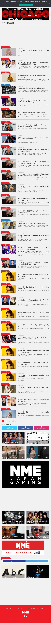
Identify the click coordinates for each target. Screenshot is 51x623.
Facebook (14, 561)
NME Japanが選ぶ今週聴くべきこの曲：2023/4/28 (31, 223)
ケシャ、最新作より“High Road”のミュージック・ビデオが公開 (33, 313)
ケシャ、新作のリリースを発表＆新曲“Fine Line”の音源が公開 (33, 236)
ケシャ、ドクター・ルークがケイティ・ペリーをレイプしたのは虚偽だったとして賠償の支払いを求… (33, 300)
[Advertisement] (25, 35)
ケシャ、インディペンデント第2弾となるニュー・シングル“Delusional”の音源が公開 (33, 101)
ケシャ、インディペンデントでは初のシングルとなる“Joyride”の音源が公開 (32, 125)
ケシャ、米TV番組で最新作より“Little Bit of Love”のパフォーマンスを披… (33, 287)
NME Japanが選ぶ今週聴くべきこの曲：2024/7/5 (31, 112)
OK (20, 5)
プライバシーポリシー (31, 608)
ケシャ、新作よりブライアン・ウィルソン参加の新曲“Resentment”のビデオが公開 (32, 338)
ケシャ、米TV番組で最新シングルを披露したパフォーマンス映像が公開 (33, 363)
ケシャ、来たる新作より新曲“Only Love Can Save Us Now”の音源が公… (33, 211)
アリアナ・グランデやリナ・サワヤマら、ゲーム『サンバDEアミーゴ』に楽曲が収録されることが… (33, 248)
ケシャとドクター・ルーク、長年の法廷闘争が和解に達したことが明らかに (33, 187)
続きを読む (23, 68)
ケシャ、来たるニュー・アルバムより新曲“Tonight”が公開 (33, 325)
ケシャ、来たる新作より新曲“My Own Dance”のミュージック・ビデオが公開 (33, 351)
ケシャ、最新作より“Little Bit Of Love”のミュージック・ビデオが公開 (33, 275)
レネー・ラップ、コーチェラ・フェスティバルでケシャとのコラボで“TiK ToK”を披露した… (33, 138)
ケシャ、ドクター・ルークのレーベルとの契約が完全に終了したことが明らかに (33, 150)
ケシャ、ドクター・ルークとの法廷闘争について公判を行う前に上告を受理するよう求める (33, 263)
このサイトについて (9, 608)
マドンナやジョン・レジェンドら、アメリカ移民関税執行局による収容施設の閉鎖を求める (33, 63)
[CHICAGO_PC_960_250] (25, 14)
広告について (20, 608)
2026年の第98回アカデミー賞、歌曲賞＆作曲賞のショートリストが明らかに (33, 76)
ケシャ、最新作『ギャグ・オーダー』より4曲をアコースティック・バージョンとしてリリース (33, 162)
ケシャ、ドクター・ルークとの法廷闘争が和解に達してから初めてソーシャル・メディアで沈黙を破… (33, 174)
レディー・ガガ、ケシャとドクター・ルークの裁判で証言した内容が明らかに (33, 400)
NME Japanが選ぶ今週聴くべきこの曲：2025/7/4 (31, 88)
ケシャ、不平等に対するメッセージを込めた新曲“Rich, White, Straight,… (33, 388)
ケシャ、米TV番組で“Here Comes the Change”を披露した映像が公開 (33, 412)
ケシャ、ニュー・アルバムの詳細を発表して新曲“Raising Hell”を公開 (33, 375)
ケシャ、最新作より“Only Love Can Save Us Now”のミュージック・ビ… (33, 199)
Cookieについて (42, 608)
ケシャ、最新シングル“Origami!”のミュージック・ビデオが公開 (33, 51)
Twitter (37, 561)
